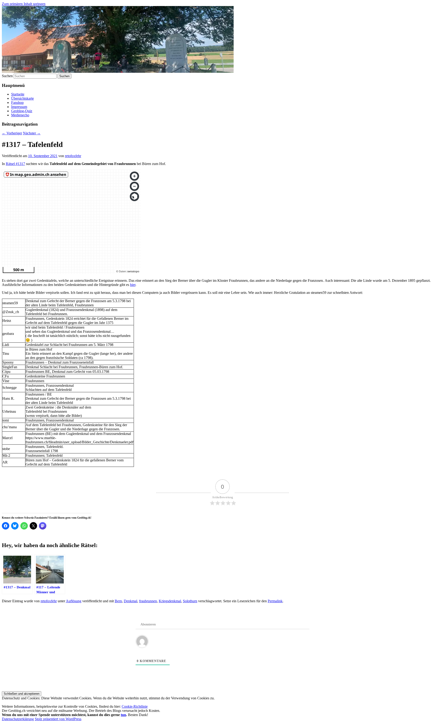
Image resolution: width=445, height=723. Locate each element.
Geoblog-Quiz (21, 111)
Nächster (32, 133)
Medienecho (20, 115)
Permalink (275, 601)
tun (123, 715)
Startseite (17, 94)
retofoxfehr (73, 156)
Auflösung (73, 601)
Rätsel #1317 (15, 164)
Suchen (7, 76)
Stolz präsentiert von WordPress (58, 719)
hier (132, 285)
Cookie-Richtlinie (135, 706)
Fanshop (17, 103)
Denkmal (130, 601)
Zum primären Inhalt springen (23, 4)
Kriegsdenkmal (170, 601)
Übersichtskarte (22, 98)
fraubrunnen (148, 601)
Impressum (19, 107)
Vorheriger (12, 133)
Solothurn (190, 601)
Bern (118, 601)
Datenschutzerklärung (18, 719)
